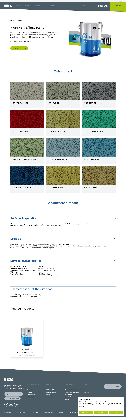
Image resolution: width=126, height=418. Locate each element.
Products (29, 392)
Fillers (48, 394)
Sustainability (69, 394)
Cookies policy (21, 412)
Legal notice (35, 412)
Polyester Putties (51, 392)
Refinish (86, 392)
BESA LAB (87, 385)
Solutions (30, 390)
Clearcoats (49, 397)
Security (60, 412)
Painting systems (32, 394)
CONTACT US (118, 6)
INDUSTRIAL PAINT (33, 385)
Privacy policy (48, 412)
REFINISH (49, 385)
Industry (86, 390)
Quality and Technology (72, 392)
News (67, 399)
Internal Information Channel (77, 412)
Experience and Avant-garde (73, 390)
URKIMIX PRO (50, 390)
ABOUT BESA (69, 385)
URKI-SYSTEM (31, 397)
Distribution (68, 397)
